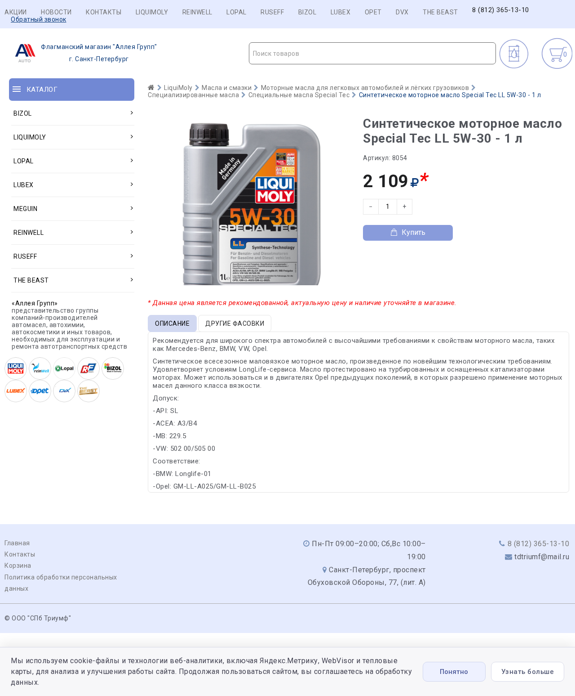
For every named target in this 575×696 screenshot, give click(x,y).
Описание (172, 323)
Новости (56, 12)
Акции (15, 12)
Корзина (17, 565)
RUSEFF (272, 12)
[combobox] (372, 53)
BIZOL (307, 12)
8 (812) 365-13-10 (500, 10)
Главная (17, 543)
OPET (373, 12)
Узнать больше (527, 672)
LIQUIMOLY (152, 12)
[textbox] (372, 53)
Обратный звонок (38, 19)
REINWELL (197, 12)
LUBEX (341, 12)
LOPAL (236, 12)
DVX (402, 12)
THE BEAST (440, 12)
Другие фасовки (234, 323)
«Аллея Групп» (35, 303)
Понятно (454, 672)
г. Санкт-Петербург (99, 53)
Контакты (103, 12)
